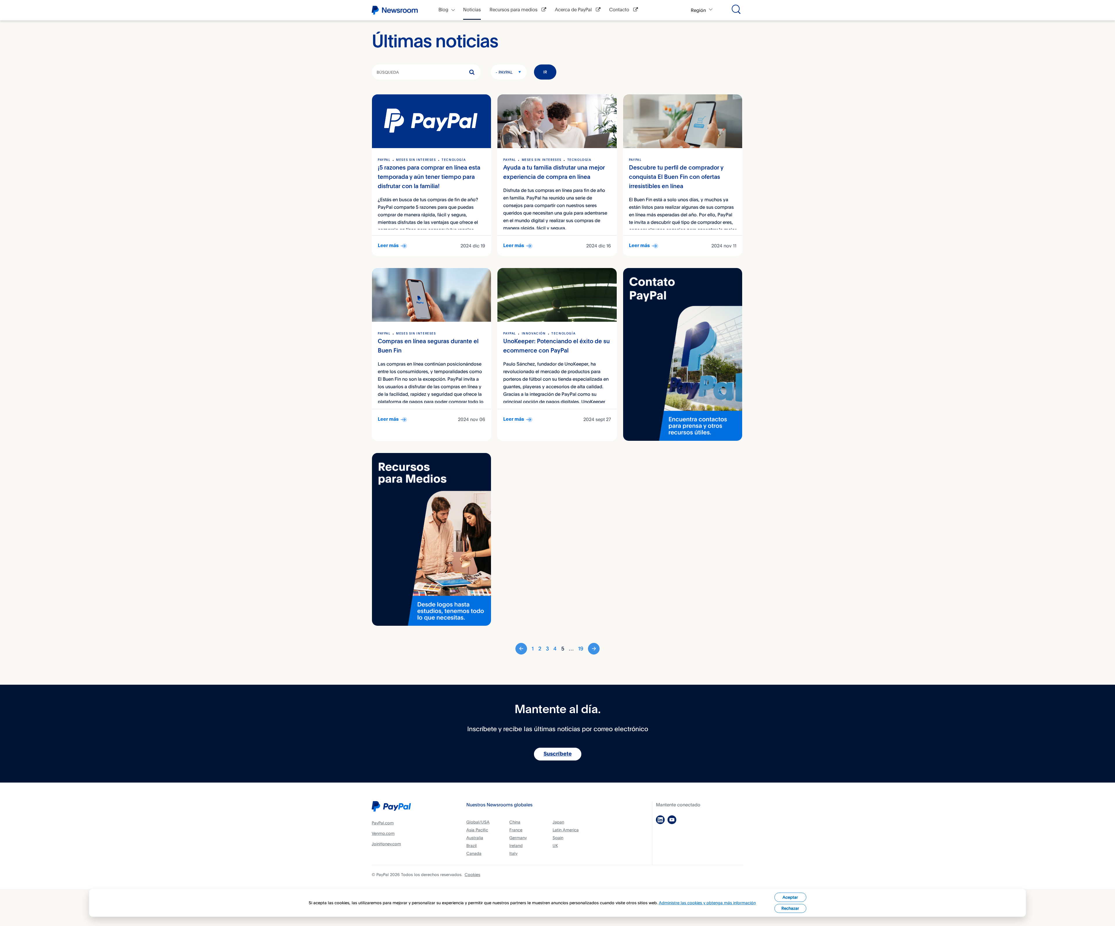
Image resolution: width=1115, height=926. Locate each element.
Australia (474, 837)
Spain (558, 837)
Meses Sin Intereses (416, 160)
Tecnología (454, 160)
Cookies (472, 874)
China (514, 821)
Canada (473, 853)
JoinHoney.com (386, 843)
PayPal (384, 160)
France (515, 829)
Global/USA (478, 821)
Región (698, 10)
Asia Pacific (477, 829)
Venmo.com (383, 833)
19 (580, 648)
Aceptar (790, 897)
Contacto (619, 10)
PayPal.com (383, 822)
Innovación (534, 333)
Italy (513, 853)
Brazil (471, 845)
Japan (558, 821)
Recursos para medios (514, 10)
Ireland (516, 845)
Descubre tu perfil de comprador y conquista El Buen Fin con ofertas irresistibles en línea (676, 177)
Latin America (566, 829)
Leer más (388, 246)
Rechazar (790, 908)
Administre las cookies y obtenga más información (707, 902)
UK (555, 845)
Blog (443, 10)
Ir (545, 71)
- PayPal (504, 72)
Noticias (472, 10)
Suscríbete (558, 754)
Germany (518, 837)
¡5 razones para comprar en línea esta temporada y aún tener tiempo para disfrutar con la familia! (429, 177)
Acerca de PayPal (574, 10)
